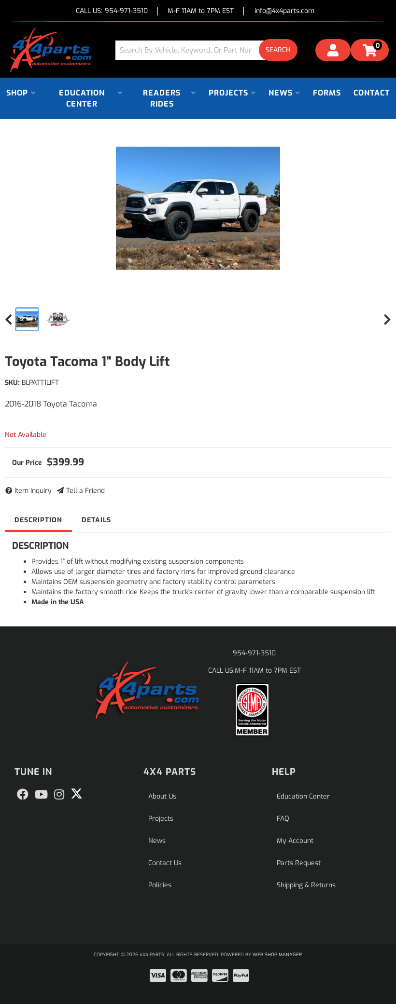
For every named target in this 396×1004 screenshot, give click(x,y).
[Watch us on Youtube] (41, 794)
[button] (210, 50)
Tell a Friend (85, 490)
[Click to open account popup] (333, 51)
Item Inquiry (33, 490)
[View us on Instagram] (59, 794)
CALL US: (112, 11)
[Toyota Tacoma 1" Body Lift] (198, 208)
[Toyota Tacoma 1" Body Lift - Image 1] (27, 319)
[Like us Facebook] (22, 794)
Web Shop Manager (277, 954)
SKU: (12, 382)
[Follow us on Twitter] (77, 794)
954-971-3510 (254, 653)
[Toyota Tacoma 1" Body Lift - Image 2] (58, 319)
